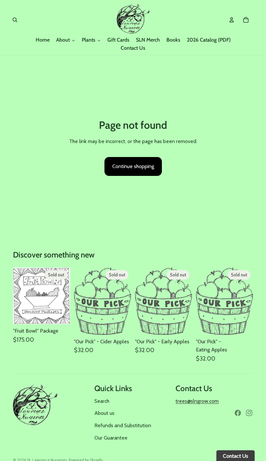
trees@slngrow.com (197, 401)
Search (101, 401)
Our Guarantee (110, 438)
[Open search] (15, 20)
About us (104, 413)
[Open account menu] (231, 20)
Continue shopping (133, 166)
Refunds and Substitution (122, 425)
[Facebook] (238, 413)
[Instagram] (249, 413)
